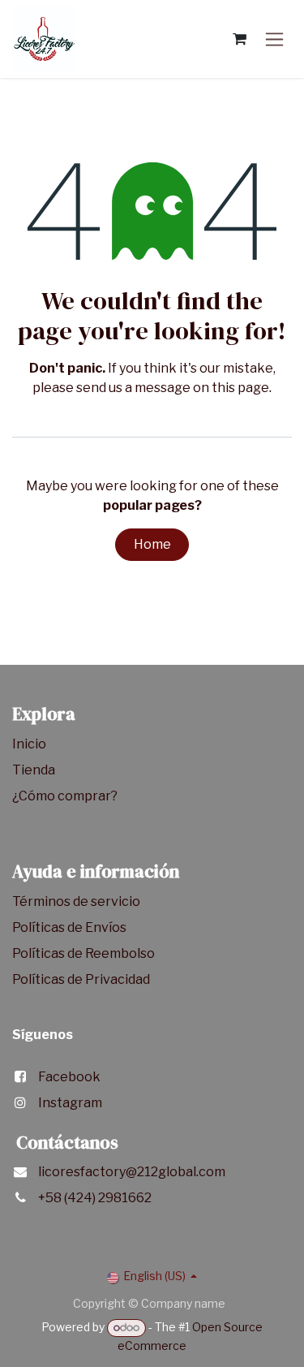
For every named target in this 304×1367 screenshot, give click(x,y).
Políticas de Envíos (69, 927)
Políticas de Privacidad (81, 979)
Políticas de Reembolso (83, 953)
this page (240, 387)
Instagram (70, 1102)
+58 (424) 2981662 (95, 1197)
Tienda (35, 770)
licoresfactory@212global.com (131, 1171)
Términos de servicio (77, 901)
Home (152, 544)
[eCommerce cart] (239, 39)
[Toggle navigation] (274, 39)
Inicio (29, 744)
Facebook (69, 1077)
